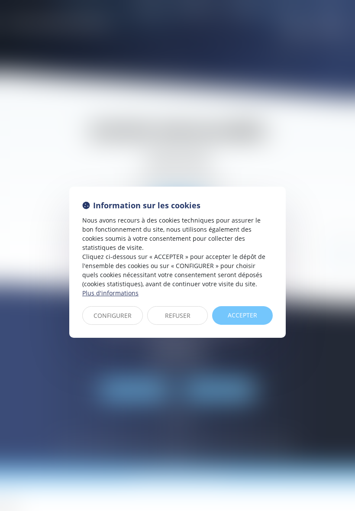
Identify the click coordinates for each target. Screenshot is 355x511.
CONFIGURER (113, 315)
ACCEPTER (242, 315)
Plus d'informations (110, 293)
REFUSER (177, 315)
